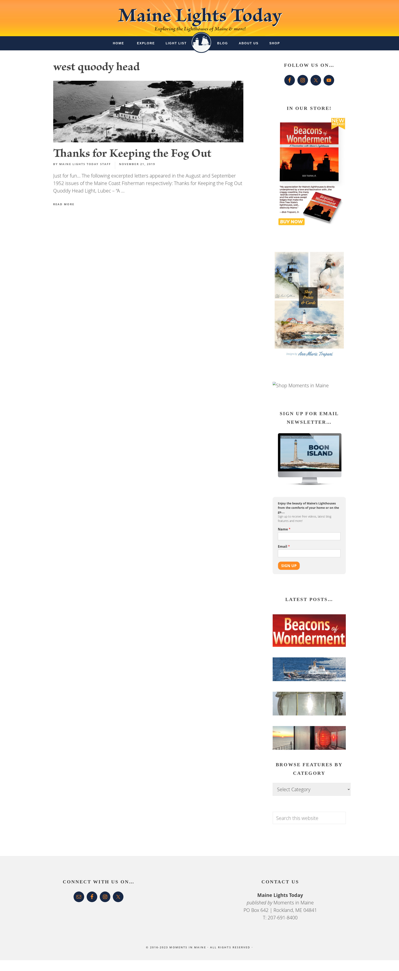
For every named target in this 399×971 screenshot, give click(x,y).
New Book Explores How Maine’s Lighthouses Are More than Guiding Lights (304, 641)
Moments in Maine (293, 902)
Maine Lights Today (199, 18)
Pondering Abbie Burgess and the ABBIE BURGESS (307, 677)
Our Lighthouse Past (297, 744)
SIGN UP (289, 565)
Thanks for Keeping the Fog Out (132, 155)
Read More (63, 204)
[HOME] (201, 39)
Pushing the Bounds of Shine (306, 716)
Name (284, 529)
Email (284, 546)
